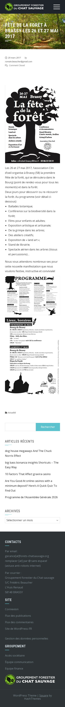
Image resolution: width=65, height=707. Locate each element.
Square (43, 695)
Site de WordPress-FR (18, 629)
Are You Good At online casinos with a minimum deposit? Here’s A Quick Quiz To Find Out (31, 485)
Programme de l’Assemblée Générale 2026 (31, 497)
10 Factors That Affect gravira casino (28, 474)
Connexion (11, 609)
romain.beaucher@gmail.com (18, 61)
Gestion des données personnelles (26, 638)
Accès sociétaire (15, 655)
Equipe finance (14, 668)
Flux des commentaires (19, 622)
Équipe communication (19, 662)
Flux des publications (18, 616)
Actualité (12, 412)
